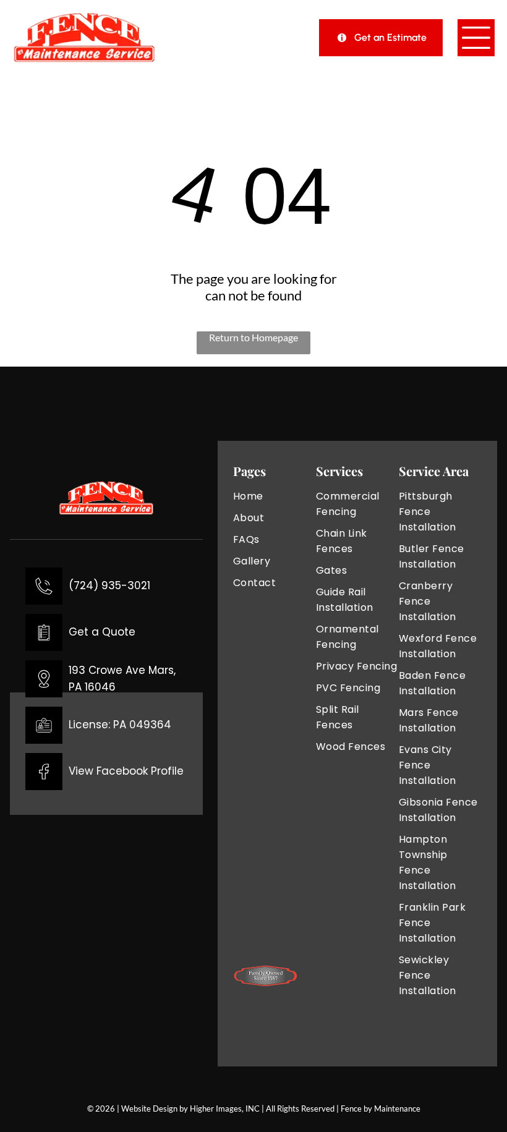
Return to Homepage (253, 337)
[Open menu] (476, 37)
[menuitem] (274, 496)
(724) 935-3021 (109, 585)
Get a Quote (102, 631)
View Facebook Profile (126, 771)
